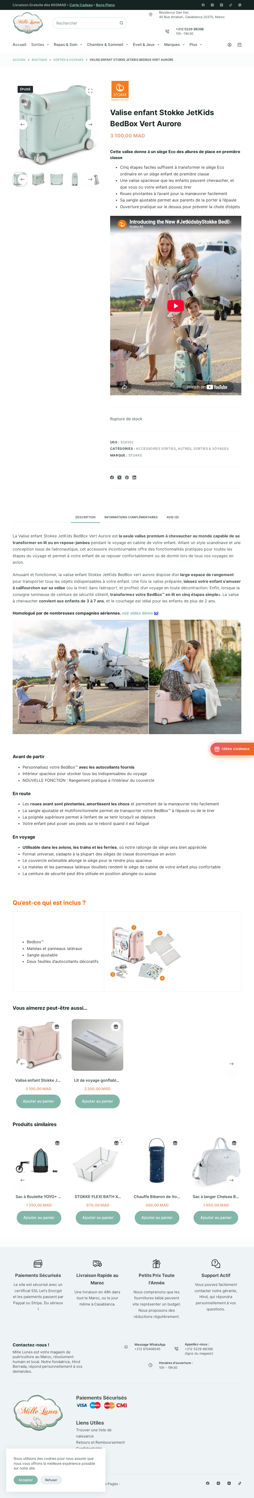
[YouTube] (221, 4)
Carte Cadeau (81, 5)
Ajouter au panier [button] (38, 1101)
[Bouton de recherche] (121, 23)
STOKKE (135, 455)
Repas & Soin (65, 44)
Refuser (51, 1480)
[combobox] (84, 23)
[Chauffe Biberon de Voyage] (156, 1161)
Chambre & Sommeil (105, 44)
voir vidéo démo (140, 613)
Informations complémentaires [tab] (131, 517)
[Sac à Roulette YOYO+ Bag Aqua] (38, 1161)
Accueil (19, 44)
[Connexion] (229, 45)
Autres (184, 449)
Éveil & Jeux (144, 44)
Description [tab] (85, 517)
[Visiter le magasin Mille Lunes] (190, 1396)
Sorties (37, 44)
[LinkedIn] (134, 477)
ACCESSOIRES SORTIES (156, 449)
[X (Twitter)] (119, 477)
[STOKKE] (120, 91)
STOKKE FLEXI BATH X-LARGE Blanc (109, 1196)
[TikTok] (230, 4)
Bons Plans (105, 5)
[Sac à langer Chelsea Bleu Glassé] (215, 1161)
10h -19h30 (184, 33)
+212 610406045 (147, 1349)
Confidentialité (89, 1448)
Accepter (26, 1480)
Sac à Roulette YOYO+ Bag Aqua (45, 1196)
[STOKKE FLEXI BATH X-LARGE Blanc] (97, 1161)
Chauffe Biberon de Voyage (159, 1196)
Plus (193, 44)
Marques (172, 44)
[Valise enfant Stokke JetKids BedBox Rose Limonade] (38, 1045)
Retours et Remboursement (100, 1442)
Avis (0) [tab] (173, 517)
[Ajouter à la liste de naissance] (57, 1027)
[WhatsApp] (239, 4)
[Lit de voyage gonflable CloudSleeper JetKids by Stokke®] (97, 1045)
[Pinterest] (127, 477)
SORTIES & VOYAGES (210, 449)
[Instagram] (212, 4)
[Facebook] (203, 4)
